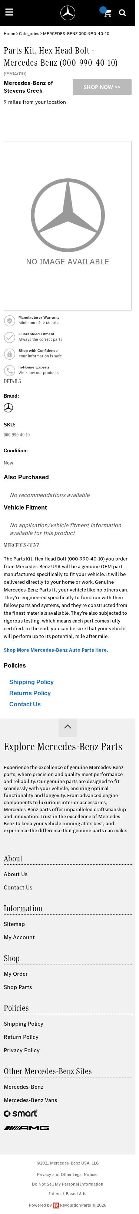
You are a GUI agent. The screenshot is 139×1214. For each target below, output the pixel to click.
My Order (16, 974)
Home (9, 34)
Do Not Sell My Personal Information (67, 1184)
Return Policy (21, 1037)
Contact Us (25, 704)
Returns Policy (30, 693)
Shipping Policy (31, 682)
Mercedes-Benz (23, 1087)
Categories (29, 34)
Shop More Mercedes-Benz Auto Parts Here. (56, 650)
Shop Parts (18, 987)
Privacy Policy (22, 1050)
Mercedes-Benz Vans (30, 1100)
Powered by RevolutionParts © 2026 (67, 1205)
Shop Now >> (102, 86)
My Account (19, 937)
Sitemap (14, 924)
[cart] (106, 13)
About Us (15, 874)
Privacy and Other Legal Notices (68, 1174)
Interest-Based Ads (67, 1194)
